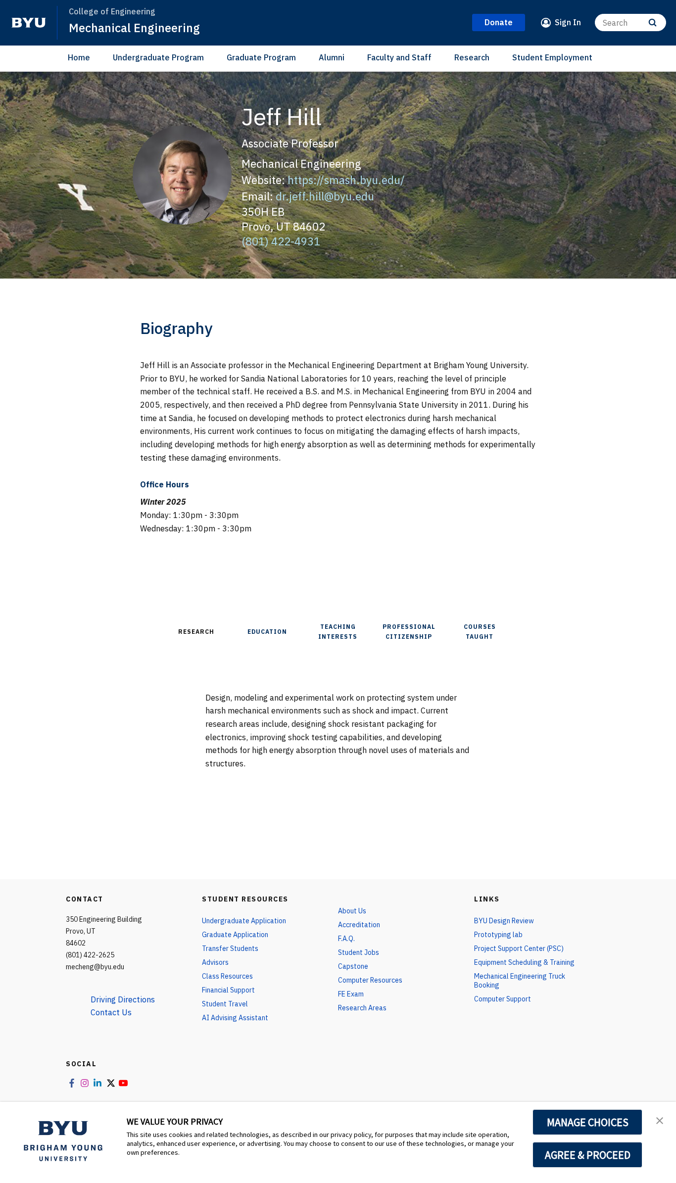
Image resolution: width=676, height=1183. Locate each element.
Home (79, 57)
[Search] (652, 22)
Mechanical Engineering (134, 28)
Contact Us (111, 1012)
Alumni (331, 57)
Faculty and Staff (399, 57)
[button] (660, 1119)
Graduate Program (261, 57)
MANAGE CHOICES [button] (587, 1122)
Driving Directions (123, 999)
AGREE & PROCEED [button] (587, 1155)
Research (471, 57)
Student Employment (552, 57)
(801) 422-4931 (280, 241)
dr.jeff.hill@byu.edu (325, 196)
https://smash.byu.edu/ (346, 180)
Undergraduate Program (158, 57)
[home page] (28, 23)
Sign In (568, 22)
